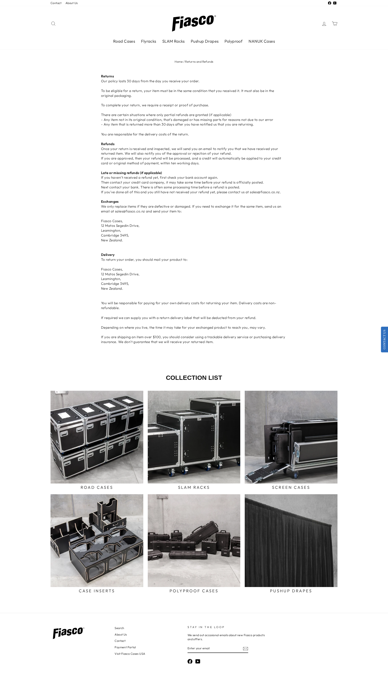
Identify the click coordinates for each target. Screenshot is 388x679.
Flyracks (148, 41)
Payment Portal (125, 647)
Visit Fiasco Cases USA (130, 654)
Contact (56, 3)
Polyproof (233, 41)
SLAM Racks (173, 41)
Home (179, 61)
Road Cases (124, 41)
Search (119, 628)
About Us (71, 3)
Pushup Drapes (205, 41)
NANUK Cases (262, 41)
